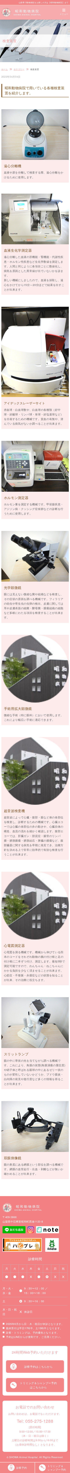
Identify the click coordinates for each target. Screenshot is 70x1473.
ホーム (4, 69)
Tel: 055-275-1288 (35, 1421)
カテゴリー (19, 69)
